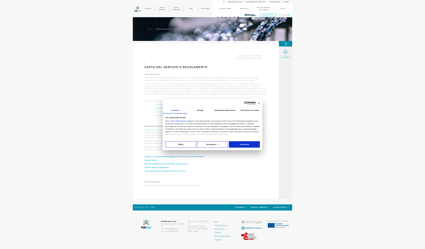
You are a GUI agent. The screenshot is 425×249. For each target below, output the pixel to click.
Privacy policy (221, 226)
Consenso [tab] (175, 110)
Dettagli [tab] (200, 110)
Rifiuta (180, 144)
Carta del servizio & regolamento (263, 8)
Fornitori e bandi (274, 2)
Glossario (240, 207)
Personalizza (211, 144)
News (191, 8)
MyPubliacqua (283, 14)
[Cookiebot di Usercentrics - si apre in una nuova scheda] (246, 103)
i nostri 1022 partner (178, 121)
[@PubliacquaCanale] (234, 17)
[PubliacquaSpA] (239, 17)
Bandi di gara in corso (235, 2)
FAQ (216, 222)
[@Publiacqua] (218, 17)
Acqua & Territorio (162, 8)
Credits (217, 240)
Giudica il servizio (258, 207)
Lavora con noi (280, 207)
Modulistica (244, 8)
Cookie (217, 233)
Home (150, 29)
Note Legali (219, 229)
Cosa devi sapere (225, 8)
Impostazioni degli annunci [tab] (225, 110)
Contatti (286, 2)
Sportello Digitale (268, 15)
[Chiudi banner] (259, 103)
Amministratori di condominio (255, 2)
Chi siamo (147, 8)
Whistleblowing (222, 236)
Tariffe (282, 8)
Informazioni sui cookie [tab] (250, 110)
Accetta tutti (244, 144)
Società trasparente (176, 8)
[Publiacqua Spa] (226, 17)
